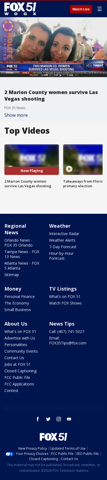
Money (12, 288)
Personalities (15, 344)
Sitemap (11, 274)
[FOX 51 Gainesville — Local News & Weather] (20, 8)
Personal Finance (19, 296)
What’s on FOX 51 (65, 296)
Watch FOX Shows (65, 303)
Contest (11, 390)
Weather (60, 226)
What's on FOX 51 (20, 331)
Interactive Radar (64, 233)
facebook (37, 419)
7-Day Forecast (63, 246)
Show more (16, 115)
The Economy (16, 303)
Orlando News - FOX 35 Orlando (18, 243)
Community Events (21, 351)
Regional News (15, 229)
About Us (15, 323)
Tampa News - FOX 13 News (21, 254)
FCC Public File (17, 377)
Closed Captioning (20, 370)
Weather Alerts (62, 240)
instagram (58, 419)
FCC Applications (19, 384)
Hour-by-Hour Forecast (61, 256)
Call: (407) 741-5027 (66, 331)
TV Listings (63, 288)
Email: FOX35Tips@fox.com (67, 340)
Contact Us (14, 357)
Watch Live (81, 9)
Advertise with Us (19, 338)
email (69, 419)
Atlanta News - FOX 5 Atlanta (21, 266)
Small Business (17, 309)
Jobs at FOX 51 (17, 364)
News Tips (61, 323)
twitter (48, 419)
